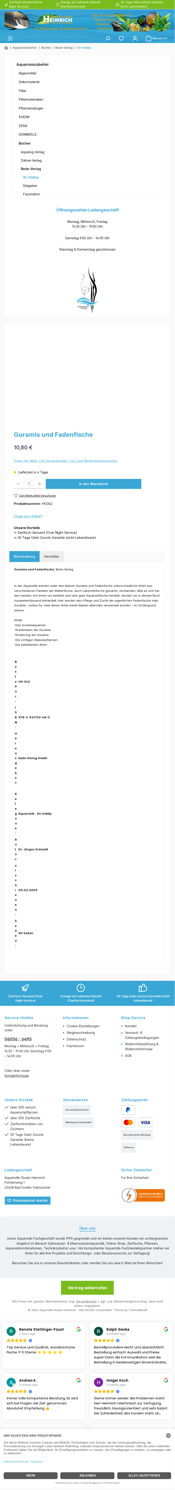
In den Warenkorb (93, 484)
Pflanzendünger (31, 108)
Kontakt (131, 1026)
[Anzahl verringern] (18, 484)
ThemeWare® (138, 1310)
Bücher (25, 143)
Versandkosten (86, 1301)
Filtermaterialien (31, 99)
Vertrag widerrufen (87, 1287)
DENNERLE (28, 134)
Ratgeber (30, 186)
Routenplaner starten (30, 1200)
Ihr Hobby (31, 177)
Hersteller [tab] (51, 556)
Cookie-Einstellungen (83, 1026)
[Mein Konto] (135, 38)
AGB (128, 1056)
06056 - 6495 (18, 1039)
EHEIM (24, 117)
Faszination (31, 194)
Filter (22, 91)
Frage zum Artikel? (28, 516)
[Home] (6, 48)
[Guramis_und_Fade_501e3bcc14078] (87, 376)
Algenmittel (27, 73)
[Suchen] (107, 38)
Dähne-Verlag (31, 160)
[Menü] (10, 38)
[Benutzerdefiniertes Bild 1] (143, 1195)
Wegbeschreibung (81, 1033)
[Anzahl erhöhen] (39, 484)
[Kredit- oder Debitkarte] (136, 1122)
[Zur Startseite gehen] (87, 21)
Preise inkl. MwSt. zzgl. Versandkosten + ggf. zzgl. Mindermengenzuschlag (65, 461)
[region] (87, 376)
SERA (23, 126)
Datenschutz (76, 1039)
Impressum (75, 1046)
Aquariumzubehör (32, 64)
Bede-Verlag (31, 169)
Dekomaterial (29, 82)
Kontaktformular (17, 1076)
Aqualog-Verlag (32, 152)
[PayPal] (128, 1110)
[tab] (24, 556)
